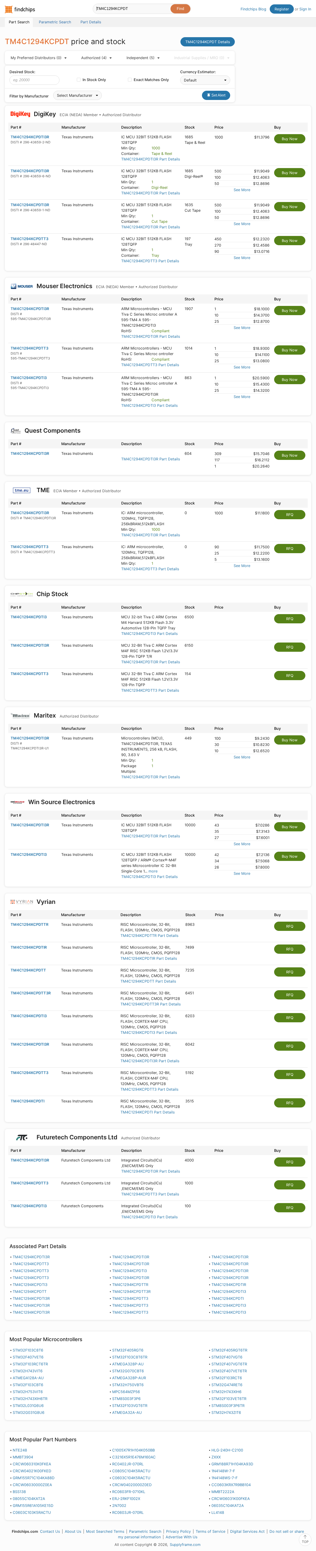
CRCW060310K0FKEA (32, 1464)
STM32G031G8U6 (28, 1412)
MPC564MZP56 (126, 1391)
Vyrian (46, 901)
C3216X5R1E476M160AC (134, 1457)
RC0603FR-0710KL (128, 1491)
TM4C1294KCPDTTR (29, 924)
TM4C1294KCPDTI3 (29, 377)
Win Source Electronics (61, 802)
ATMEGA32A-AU (127, 1412)
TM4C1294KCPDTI (27, 1101)
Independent (141, 57)
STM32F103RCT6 (226, 1378)
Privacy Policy (178, 1531)
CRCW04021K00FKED (32, 1471)
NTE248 (20, 1450)
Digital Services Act (247, 1531)
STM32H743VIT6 (28, 1371)
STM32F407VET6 (28, 1357)
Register (282, 9)
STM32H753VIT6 (28, 1391)
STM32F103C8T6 (28, 1350)
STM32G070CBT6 (128, 1371)
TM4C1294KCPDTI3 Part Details (149, 405)
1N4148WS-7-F (224, 1478)
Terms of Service (210, 1531)
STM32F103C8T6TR (129, 1357)
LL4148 (217, 1512)
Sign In (305, 9)
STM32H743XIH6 (226, 1391)
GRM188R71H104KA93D (232, 1464)
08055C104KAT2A (29, 1498)
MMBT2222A (222, 1491)
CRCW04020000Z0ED (132, 1484)
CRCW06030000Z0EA (32, 1484)
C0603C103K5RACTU (32, 1512)
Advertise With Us (181, 1537)
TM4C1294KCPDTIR (29, 947)
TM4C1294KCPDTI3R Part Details (150, 159)
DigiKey (86, 114)
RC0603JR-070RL (128, 1512)
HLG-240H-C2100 (227, 1450)
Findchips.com (20, 9)
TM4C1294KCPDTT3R (31, 993)
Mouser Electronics (106, 286)
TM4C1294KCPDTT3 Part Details (150, 261)
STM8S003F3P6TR (228, 1405)
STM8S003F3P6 (126, 1398)
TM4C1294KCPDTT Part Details (148, 981)
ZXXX (216, 1457)
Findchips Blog (253, 9)
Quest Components (52, 430)
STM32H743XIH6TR (30, 1398)
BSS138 (19, 1491)
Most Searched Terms (105, 1531)
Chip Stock (52, 593)
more (153, 871)
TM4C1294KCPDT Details (207, 41)
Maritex (65, 715)
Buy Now (289, 138)
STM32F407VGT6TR (229, 1364)
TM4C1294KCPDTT (28, 970)
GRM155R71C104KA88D (34, 1478)
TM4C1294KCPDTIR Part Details (149, 958)
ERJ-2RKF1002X (126, 1498)
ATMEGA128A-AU (28, 1378)
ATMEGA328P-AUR (129, 1378)
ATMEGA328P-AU (128, 1364)
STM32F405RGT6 (127, 1350)
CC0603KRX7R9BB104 (231, 1484)
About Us (73, 1531)
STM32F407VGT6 (226, 1357)
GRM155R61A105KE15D (33, 1505)
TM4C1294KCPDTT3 (29, 238)
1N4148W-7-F (223, 1471)
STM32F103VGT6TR (129, 1405)
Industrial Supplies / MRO (199, 57)
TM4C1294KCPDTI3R (30, 137)
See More (242, 189)
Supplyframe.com (185, 1544)
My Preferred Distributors (36, 57)
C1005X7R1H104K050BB (133, 1450)
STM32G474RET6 (226, 1384)
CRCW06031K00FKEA (230, 1498)
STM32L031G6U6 (28, 1405)
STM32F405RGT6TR (229, 1350)
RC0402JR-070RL (128, 1464)
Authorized (94, 57)
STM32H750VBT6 (128, 1384)
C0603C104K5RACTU (131, 1478)
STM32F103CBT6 (28, 1384)
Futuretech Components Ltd (97, 1137)
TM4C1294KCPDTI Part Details (148, 1112)
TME (78, 490)
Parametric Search (145, 1531)
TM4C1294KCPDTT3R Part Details (151, 1004)
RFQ (289, 514)
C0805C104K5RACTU (131, 1471)
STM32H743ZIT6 (226, 1412)
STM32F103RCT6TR (30, 1364)
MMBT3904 (23, 1457)
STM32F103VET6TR (228, 1398)
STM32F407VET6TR (229, 1371)
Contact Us (50, 1531)
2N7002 (119, 1505)
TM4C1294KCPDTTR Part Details (149, 935)
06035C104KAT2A (227, 1505)
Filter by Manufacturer (29, 96)
